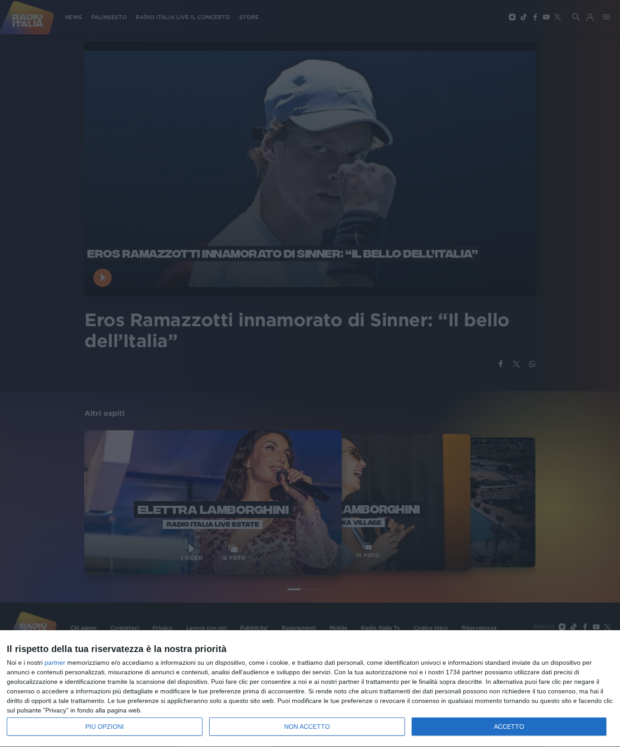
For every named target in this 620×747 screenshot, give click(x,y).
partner (54, 662)
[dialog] (310, 689)
